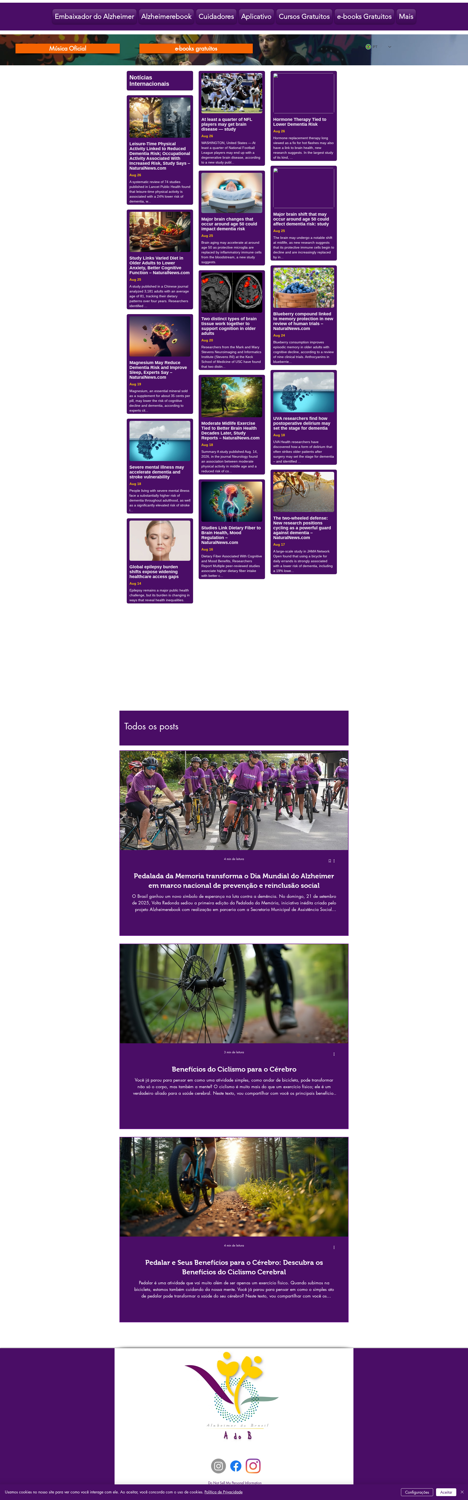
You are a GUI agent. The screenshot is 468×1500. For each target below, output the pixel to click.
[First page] (193, 1300)
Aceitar (446, 1492)
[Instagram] (218, 1431)
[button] (342, 693)
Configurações (417, 1492)
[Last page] (275, 1300)
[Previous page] (203, 1300)
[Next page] (264, 1300)
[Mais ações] (336, 826)
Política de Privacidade (224, 1492)
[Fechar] (462, 1492)
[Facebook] (235, 1431)
